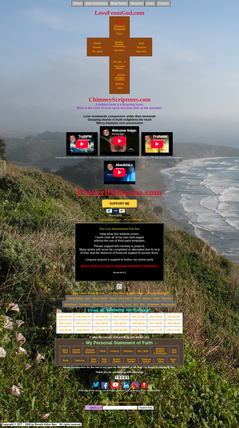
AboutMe (173, 360)
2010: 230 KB (156, 316)
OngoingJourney (131, 360)
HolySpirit (174, 351)
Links (150, 3)
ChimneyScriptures (90, 351)
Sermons (137, 3)
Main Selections (96, 3)
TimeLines (80, 360)
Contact (163, 3)
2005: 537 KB (65, 316)
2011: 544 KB (173, 316)
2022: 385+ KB (120, 330)
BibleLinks (104, 360)
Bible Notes (119, 3)
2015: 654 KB (120, 323)
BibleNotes (94, 360)
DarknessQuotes (146, 360)
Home (78, 3)
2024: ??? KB (155, 330)
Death (66, 360)
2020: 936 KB (83, 330)
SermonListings (117, 360)
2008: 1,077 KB (120, 316)
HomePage (65, 351)
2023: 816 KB (138, 330)
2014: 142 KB (101, 323)
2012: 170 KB (65, 323)
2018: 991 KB (173, 323)
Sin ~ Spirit (143, 351)
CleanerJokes (160, 360)
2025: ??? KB (173, 330)
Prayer (103, 351)
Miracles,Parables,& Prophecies (160, 350)
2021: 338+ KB (102, 330)
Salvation (128, 351)
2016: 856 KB (138, 323)
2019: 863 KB (65, 330)
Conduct (114, 351)
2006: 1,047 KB (83, 316)
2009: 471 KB (138, 316)
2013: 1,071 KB (83, 323)
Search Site (145, 407)
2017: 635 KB (156, 323)
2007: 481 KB (101, 316)
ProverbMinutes (76, 351)
